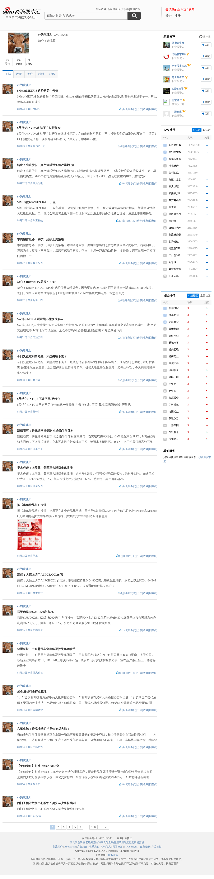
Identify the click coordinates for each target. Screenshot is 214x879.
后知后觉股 (175, 152)
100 (93, 827)
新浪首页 (135, 9)
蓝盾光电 (38, 183)
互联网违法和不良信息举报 (101, 842)
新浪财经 (112, 9)
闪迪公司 (38, 337)
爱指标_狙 (174, 193)
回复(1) (153, 300)
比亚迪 (172, 390)
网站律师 (117, 846)
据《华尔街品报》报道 (31, 505)
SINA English (131, 846)
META (36, 109)
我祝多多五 (175, 158)
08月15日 (22, 486)
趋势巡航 (174, 241)
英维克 (172, 384)
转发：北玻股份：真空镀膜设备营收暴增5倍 (45, 165)
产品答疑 (157, 846)
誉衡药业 (174, 356)
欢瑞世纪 (174, 308)
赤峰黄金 (174, 321)
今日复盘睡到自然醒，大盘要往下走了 (42, 356)
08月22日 (22, 183)
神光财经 (174, 165)
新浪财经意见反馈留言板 (130, 842)
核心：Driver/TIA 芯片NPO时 (36, 282)
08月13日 (22, 815)
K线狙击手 (178, 88)
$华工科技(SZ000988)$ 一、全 (36, 202)
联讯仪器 (174, 418)
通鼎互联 (174, 349)
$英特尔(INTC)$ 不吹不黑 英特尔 (38, 398)
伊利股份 (174, 370)
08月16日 (22, 448)
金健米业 (174, 335)
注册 (178, 15)
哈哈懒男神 (175, 214)
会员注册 (145, 846)
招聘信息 (106, 846)
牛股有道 (177, 111)
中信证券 (174, 363)
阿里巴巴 (38, 300)
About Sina (70, 846)
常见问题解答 (77, 842)
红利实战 (174, 172)
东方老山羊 (175, 200)
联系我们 (94, 846)
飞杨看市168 (179, 54)
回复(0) (153, 109)
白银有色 (174, 432)
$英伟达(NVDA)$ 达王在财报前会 (39, 127)
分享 (139, 109)
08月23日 (22, 109)
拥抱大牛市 (178, 42)
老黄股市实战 (179, 65)
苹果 (35, 555)
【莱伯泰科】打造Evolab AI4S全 (38, 766)
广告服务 (82, 846)
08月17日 (22, 411)
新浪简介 (58, 846)
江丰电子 (38, 448)
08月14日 (22, 709)
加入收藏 (101, 9)
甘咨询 (36, 380)
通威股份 (38, 486)
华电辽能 (174, 377)
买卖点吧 (174, 186)
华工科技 (38, 220)
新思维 (172, 262)
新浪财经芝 (175, 234)
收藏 (19, 74)
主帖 (8, 74)
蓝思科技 (38, 672)
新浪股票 (124, 9)
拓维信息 (38, 630)
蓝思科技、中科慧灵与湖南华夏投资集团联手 (46, 649)
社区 (52, 74)
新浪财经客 (175, 145)
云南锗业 (38, 709)
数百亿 (36, 784)
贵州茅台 (174, 439)
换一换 (207, 36)
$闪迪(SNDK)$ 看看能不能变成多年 (40, 319)
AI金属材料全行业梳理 (32, 691)
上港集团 (174, 425)
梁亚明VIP (174, 248)
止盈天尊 (174, 276)
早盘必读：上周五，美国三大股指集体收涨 (45, 467)
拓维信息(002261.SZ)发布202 (35, 611)
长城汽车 (174, 342)
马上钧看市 (178, 77)
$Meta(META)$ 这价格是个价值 (37, 90)
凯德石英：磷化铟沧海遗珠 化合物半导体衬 (45, 430)
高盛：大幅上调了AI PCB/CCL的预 (40, 574)
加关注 (206, 44)
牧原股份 (38, 263)
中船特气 (38, 747)
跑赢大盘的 (175, 179)
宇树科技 (174, 404)
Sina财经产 (175, 227)
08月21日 (22, 337)
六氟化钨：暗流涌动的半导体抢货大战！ (43, 728)
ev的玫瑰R (45, 34)
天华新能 (174, 328)
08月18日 (22, 380)
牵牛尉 (172, 207)
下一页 (103, 827)
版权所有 (113, 855)
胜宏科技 (38, 592)
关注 (30, 74)
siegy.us (37, 815)
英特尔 (36, 411)
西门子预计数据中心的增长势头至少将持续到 (46, 803)
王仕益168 (174, 255)
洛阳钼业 (174, 411)
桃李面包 (174, 315)
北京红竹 (177, 100)
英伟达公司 (39, 146)
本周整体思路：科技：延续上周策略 (40, 239)
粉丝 (41, 74)
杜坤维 (172, 220)
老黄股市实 (175, 269)
